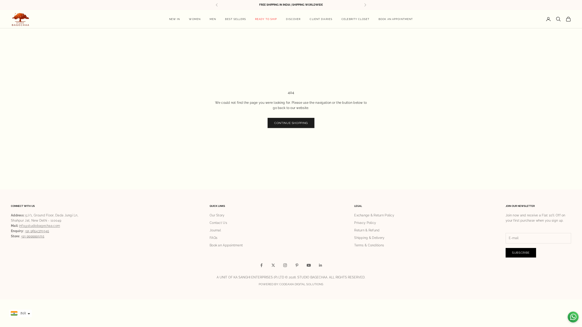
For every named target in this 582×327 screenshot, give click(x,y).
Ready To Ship (266, 19)
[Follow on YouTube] (308, 265)
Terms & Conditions (369, 245)
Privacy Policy (365, 223)
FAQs (213, 238)
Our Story (217, 215)
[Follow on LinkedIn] (320, 265)
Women (195, 19)
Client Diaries (321, 19)
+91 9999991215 (32, 236)
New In (174, 19)
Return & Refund (366, 230)
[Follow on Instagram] (285, 265)
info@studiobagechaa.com (39, 226)
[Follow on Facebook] (261, 265)
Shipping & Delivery (369, 238)
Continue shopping (291, 123)
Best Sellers (235, 19)
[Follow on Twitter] (273, 265)
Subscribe (521, 252)
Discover (293, 19)
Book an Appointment (396, 19)
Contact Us (218, 223)
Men (213, 19)
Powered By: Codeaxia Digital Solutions (291, 284)
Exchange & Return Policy (374, 215)
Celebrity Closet (355, 19)
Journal (215, 230)
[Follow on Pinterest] (297, 265)
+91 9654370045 (37, 231)
